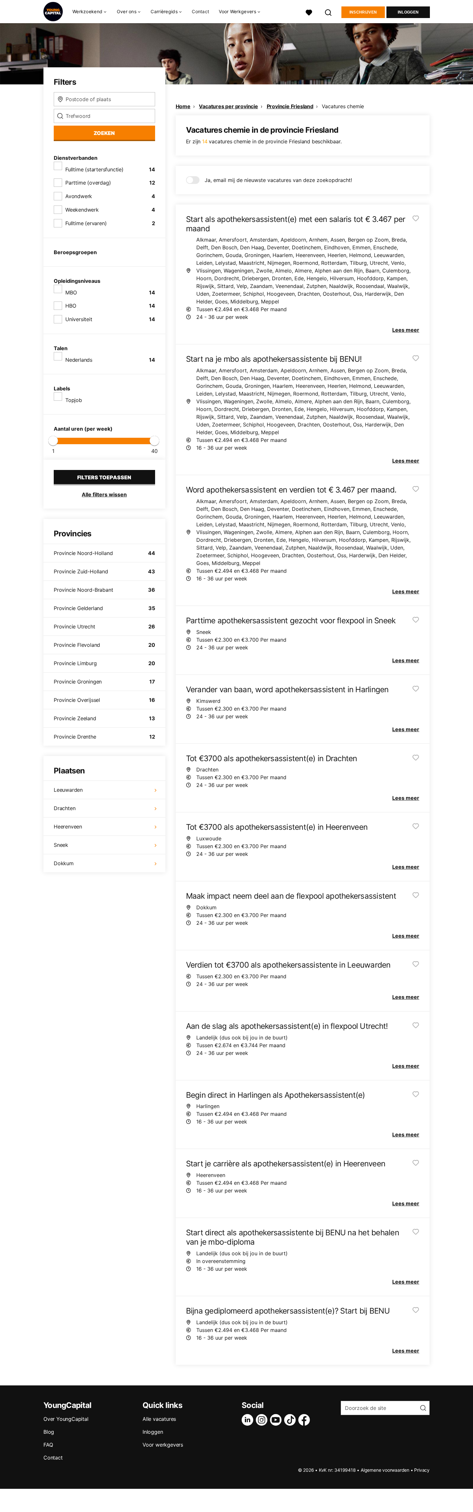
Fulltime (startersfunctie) (94, 169)
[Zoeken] (328, 12)
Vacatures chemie (343, 106)
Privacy (422, 1470)
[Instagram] (263, 1420)
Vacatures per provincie (228, 106)
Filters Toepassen (104, 477)
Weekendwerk (82, 209)
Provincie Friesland (290, 106)
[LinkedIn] (249, 1420)
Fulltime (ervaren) (86, 223)
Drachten (64, 808)
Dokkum (64, 863)
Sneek (61, 845)
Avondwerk (78, 196)
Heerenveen (68, 826)
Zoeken (104, 133)
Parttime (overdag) (88, 182)
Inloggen (408, 12)
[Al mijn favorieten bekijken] (309, 12)
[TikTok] (291, 1420)
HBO (70, 305)
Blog (48, 1432)
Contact (200, 11)
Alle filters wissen (104, 494)
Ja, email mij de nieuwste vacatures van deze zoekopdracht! (278, 180)
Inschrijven (363, 12)
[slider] (53, 440)
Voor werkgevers (163, 1444)
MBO (71, 292)
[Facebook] (305, 1420)
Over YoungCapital (65, 1419)
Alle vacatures (159, 1419)
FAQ (48, 1444)
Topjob (73, 400)
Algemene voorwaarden (385, 1470)
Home (183, 106)
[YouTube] (277, 1420)
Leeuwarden (68, 790)
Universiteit (78, 319)
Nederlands (78, 360)
